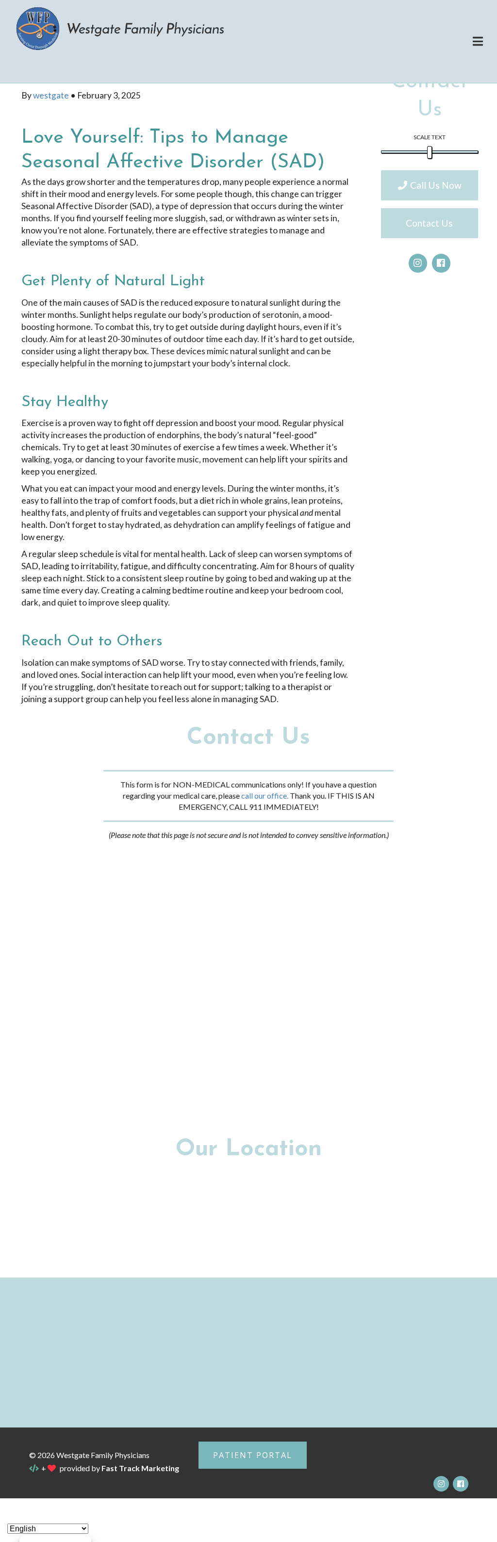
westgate (51, 95)
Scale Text (430, 137)
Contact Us (429, 223)
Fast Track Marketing (140, 1468)
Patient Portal (252, 1455)
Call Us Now (436, 185)
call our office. (264, 795)
